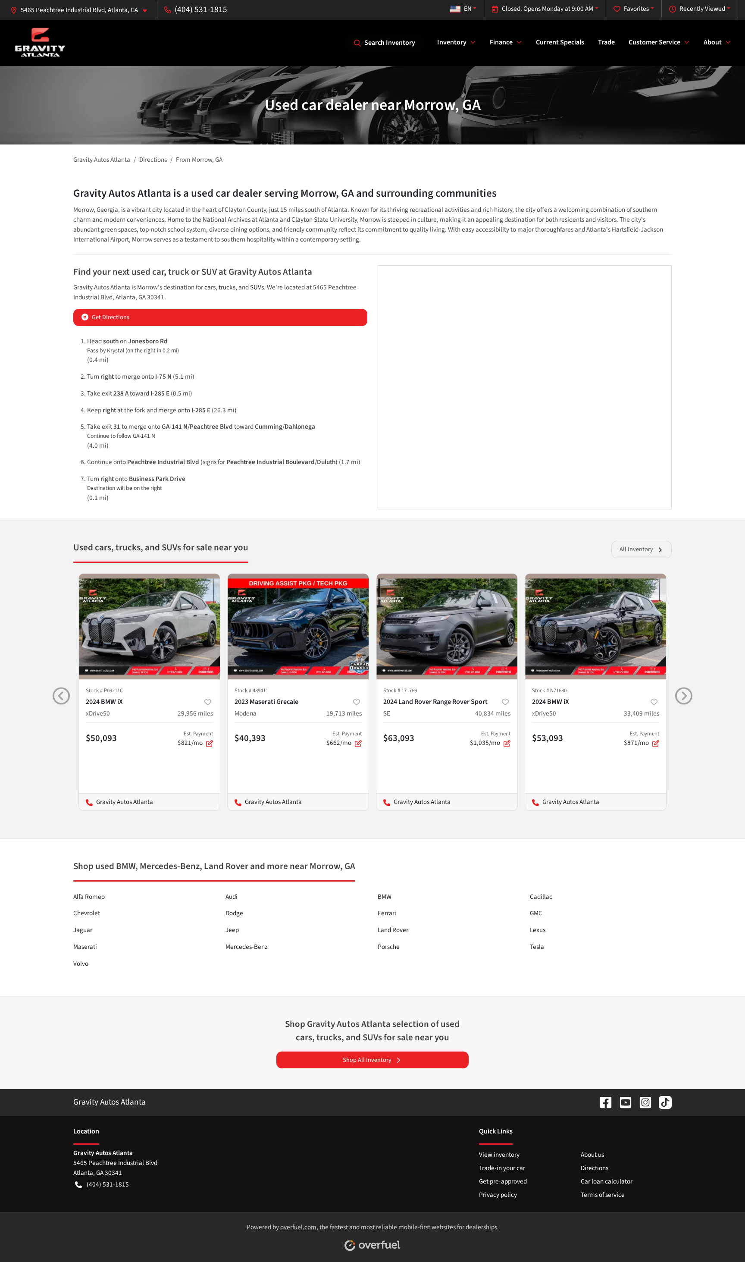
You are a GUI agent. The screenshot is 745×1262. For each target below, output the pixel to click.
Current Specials (560, 42)
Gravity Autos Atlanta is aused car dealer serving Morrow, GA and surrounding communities (285, 193)
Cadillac (541, 896)
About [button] (713, 42)
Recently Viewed (702, 8)
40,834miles (492, 713)
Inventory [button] (451, 42)
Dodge (234, 913)
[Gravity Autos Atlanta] (40, 42)
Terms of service (603, 1194)
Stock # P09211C (104, 690)
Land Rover (393, 930)
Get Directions (110, 317)
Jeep (232, 930)
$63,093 (398, 737)
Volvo (80, 963)
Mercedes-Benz (246, 946)
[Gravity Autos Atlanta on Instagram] (642, 1102)
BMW (384, 896)
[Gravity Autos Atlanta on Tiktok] (662, 1102)
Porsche (389, 946)
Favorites (636, 8)
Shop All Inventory (367, 1059)
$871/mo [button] (641, 739)
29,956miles (195, 713)
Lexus (537, 930)
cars (210, 287)
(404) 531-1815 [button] (201, 9)
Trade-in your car (502, 1168)
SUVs (257, 287)
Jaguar (82, 930)
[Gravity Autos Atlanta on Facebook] (602, 1102)
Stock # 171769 (400, 690)
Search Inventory (389, 42)
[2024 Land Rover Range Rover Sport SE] (446, 626)
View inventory (499, 1154)
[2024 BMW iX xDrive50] (149, 626)
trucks (227, 287)
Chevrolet (86, 913)
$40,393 (250, 737)
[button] (82, 10)
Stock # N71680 (549, 690)
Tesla (537, 946)
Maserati (85, 946)
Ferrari (387, 913)
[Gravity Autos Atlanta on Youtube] (622, 1102)
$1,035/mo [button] (490, 739)
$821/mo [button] (195, 739)
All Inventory (636, 549)
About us (592, 1154)
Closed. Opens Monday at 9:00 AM (547, 8)
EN (468, 8)
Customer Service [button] (654, 42)
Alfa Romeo (89, 896)
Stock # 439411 (251, 690)
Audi (231, 896)
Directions (594, 1168)
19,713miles (344, 713)
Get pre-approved (503, 1181)
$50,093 (101, 737)
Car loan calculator (606, 1181)
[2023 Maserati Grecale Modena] (298, 626)
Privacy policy (498, 1194)
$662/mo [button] (344, 739)
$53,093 (547, 737)
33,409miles (641, 713)
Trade (606, 42)
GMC (536, 913)
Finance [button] (501, 42)
